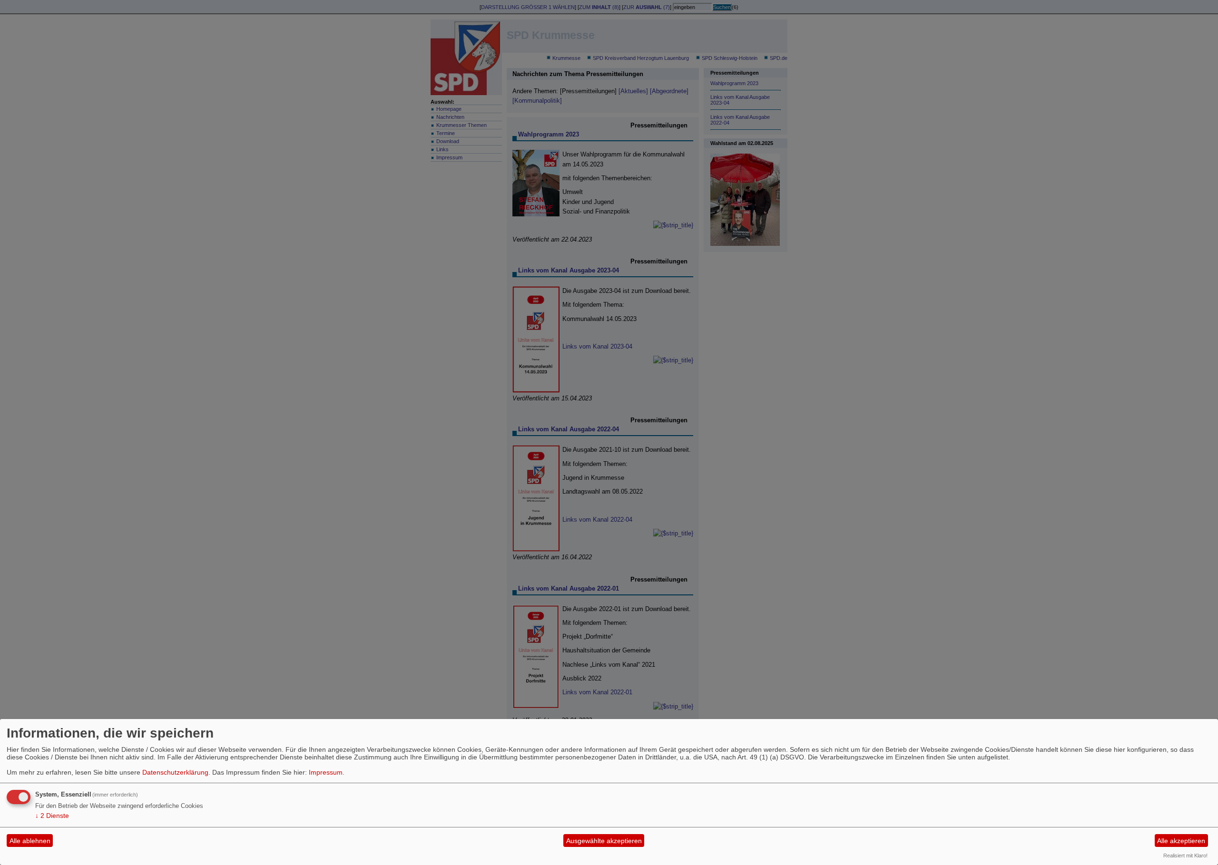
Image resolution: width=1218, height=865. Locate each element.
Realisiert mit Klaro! (1185, 855)
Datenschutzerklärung (175, 772)
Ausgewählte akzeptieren (604, 841)
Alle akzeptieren (1181, 841)
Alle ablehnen (30, 841)
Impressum (326, 772)
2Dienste (52, 815)
